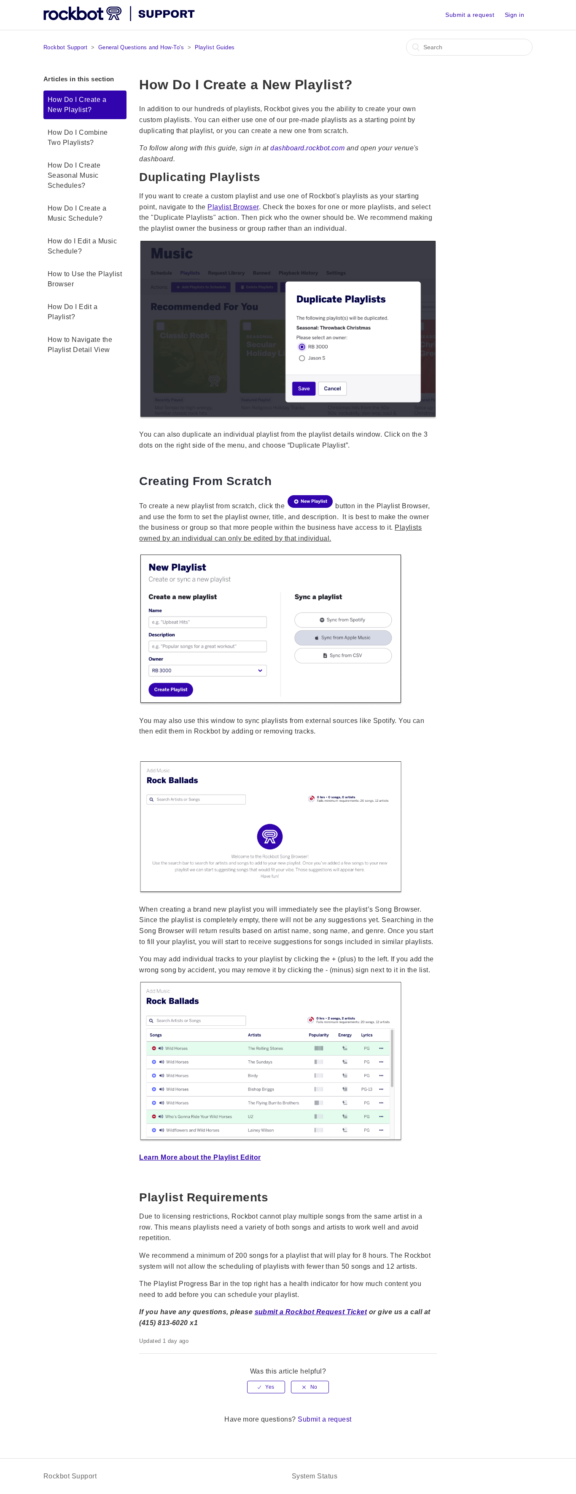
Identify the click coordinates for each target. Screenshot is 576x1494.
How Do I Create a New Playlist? (77, 104)
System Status (314, 1476)
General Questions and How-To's (141, 47)
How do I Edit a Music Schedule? (82, 246)
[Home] (119, 19)
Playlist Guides (215, 47)
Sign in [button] (514, 14)
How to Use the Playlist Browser (85, 279)
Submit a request (469, 14)
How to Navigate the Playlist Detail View (80, 344)
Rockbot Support (65, 47)
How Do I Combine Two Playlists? (78, 137)
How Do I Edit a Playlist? (72, 311)
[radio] (266, 1387)
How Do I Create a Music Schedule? (77, 213)
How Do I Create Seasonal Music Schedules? (74, 175)
